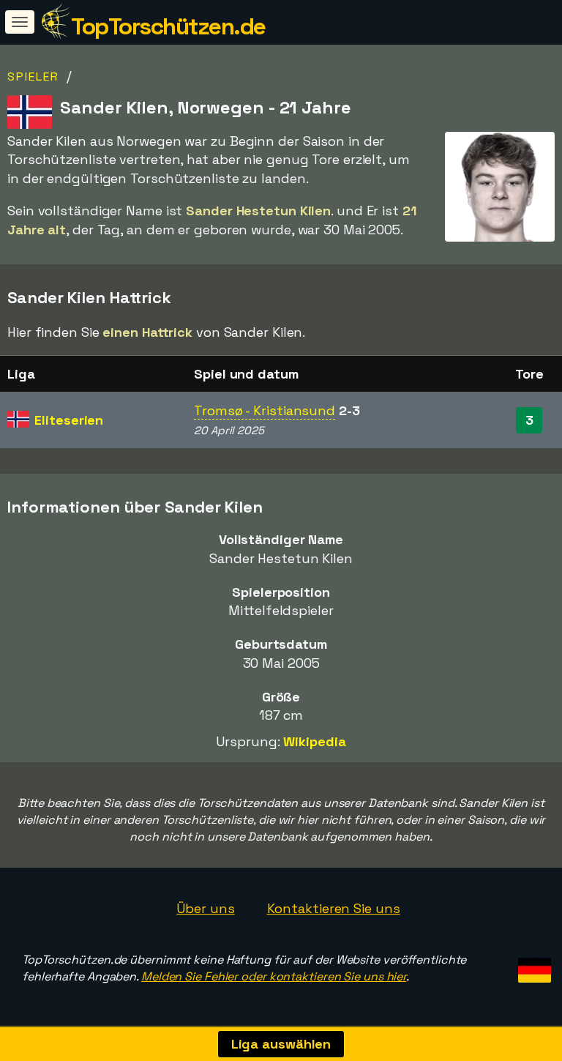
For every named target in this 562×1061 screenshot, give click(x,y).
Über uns (205, 908)
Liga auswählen (281, 1043)
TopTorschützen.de (168, 26)
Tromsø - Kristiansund (264, 410)
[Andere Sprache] (532, 965)
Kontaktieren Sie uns (333, 908)
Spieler (33, 76)
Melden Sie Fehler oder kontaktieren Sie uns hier (273, 976)
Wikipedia (314, 741)
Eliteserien (68, 420)
